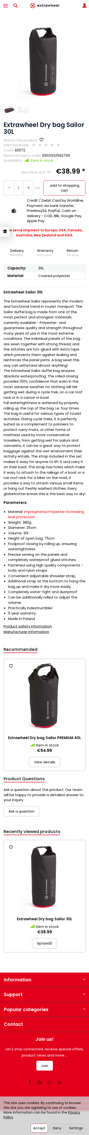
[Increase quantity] (9, 188)
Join (44, 1065)
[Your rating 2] (40, 145)
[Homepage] (44, 5)
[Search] (15, 5)
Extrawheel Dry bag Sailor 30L (44, 918)
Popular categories (26, 1009)
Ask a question (21, 811)
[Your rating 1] (34, 145)
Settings (76, 1128)
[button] (43, 61)
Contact (13, 1024)
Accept (39, 1128)
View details (44, 762)
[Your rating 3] (46, 145)
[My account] (84, 5)
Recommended (20, 649)
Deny (57, 1128)
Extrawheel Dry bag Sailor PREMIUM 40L (44, 737)
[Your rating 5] (58, 145)
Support (13, 994)
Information (17, 980)
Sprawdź (44, 943)
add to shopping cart (64, 188)
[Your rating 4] (52, 145)
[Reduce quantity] (28, 188)
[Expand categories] (5, 5)
